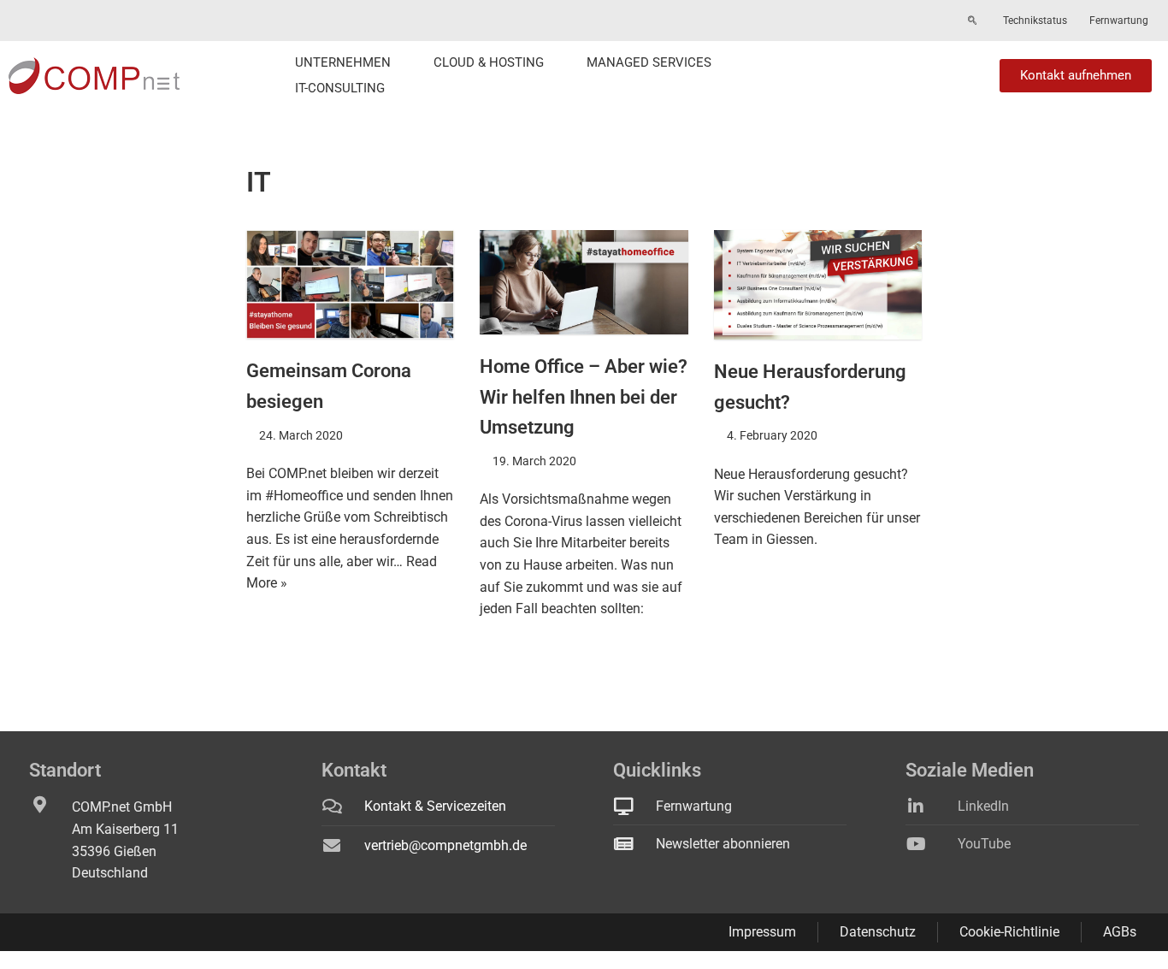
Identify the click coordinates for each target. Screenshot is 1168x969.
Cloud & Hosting (489, 62)
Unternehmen (343, 62)
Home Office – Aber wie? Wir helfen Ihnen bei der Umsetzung (583, 397)
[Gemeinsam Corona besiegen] (350, 284)
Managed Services (649, 62)
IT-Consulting (340, 88)
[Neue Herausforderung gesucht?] (818, 285)
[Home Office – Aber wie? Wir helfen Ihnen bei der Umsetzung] (583, 282)
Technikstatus (1035, 21)
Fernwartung (1118, 21)
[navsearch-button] (972, 21)
